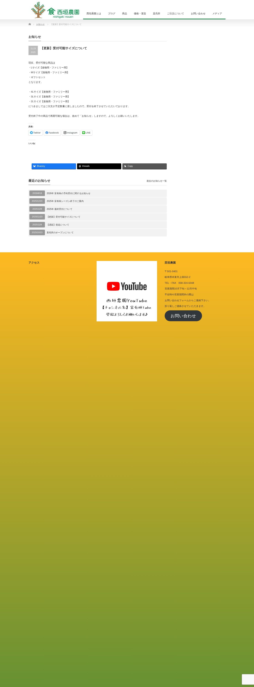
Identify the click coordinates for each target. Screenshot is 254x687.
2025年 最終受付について (59, 209)
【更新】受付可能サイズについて (63, 217)
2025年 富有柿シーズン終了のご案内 (65, 201)
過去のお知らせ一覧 (157, 181)
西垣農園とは (94, 13)
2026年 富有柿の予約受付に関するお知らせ (68, 193)
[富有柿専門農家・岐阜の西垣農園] (55, 9)
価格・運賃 (140, 13)
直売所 (156, 13)
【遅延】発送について (58, 224)
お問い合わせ (198, 13)
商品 (124, 13)
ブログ (111, 13)
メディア (217, 13)
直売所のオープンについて (60, 232)
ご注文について (175, 13)
